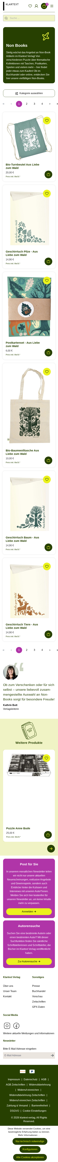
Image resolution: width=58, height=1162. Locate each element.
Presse (36, 986)
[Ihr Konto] (36, 6)
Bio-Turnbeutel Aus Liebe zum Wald (22, 166)
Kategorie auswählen (31, 93)
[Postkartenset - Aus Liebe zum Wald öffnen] (29, 307)
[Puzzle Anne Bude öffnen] (29, 766)
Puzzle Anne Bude (18, 828)
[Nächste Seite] (50, 104)
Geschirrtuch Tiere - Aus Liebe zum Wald (22, 626)
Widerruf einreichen (28, 1090)
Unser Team (9, 991)
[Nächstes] (51, 849)
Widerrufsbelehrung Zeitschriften (27, 1095)
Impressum (14, 1079)
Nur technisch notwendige (30, 1141)
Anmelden (27, 911)
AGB (43, 1079)
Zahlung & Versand (17, 1105)
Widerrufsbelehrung (40, 1084)
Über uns (8, 986)
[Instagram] (7, 1025)
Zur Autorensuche (27, 961)
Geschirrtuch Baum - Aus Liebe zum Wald (22, 539)
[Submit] (6, 18)
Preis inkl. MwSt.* (13, 177)
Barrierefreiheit (40, 1105)
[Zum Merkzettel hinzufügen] (47, 120)
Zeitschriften (39, 1001)
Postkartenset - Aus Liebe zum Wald (23, 344)
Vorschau (37, 996)
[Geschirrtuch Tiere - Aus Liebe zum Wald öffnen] (29, 591)
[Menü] (52, 6)
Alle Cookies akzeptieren (30, 1157)
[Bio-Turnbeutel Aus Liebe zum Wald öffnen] (29, 138)
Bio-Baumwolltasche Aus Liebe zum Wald (22, 452)
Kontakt (7, 996)
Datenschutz (30, 1079)
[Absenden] (52, 1055)
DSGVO (14, 1110)
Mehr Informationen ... (29, 1135)
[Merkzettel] (30, 6)
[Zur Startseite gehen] (11, 6)
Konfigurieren (30, 1149)
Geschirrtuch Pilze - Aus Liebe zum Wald (22, 253)
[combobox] (29, 18)
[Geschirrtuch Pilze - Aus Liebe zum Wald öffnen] (29, 218)
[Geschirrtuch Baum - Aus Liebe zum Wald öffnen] (29, 504)
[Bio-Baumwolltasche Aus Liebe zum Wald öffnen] (29, 407)
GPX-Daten (38, 1007)
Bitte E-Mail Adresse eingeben (19, 1048)
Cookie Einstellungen (34, 1110)
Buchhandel (38, 991)
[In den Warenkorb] (48, 174)
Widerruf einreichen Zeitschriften (27, 1100)
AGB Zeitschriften (15, 1084)
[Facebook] (16, 1025)
